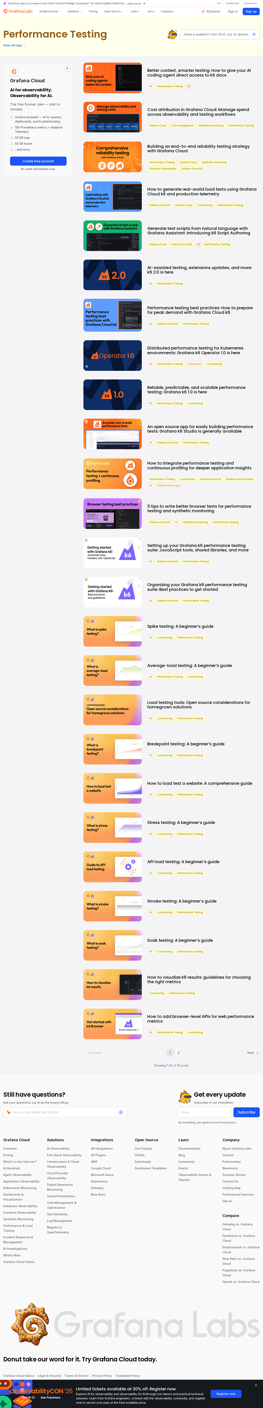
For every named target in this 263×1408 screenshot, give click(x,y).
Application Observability (21, 1181)
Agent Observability (17, 1175)
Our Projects (143, 1148)
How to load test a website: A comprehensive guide (199, 783)
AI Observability (58, 1148)
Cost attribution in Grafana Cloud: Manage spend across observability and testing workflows (198, 112)
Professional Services (238, 1194)
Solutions (73, 11)
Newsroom (230, 1168)
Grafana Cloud (48, 11)
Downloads (143, 1161)
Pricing (93, 11)
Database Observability (20, 1206)
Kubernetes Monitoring (19, 1188)
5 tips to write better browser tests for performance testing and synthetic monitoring (199, 508)
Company (167, 11)
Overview (10, 1148)
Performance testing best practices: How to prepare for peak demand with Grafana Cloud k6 (200, 310)
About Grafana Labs (237, 1148)
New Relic (98, 1194)
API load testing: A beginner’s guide (183, 862)
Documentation (190, 1148)
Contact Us (230, 1181)
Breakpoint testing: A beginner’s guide (186, 744)
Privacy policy (227, 1122)
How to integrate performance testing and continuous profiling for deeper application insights (199, 465)
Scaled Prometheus (61, 1196)
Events (183, 1168)
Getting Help (232, 1188)
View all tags (14, 45)
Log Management (59, 1220)
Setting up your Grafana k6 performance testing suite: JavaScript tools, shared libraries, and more (198, 548)
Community (187, 1161)
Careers (228, 1155)
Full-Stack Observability (64, 1155)
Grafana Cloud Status (19, 1262)
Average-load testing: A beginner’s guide (189, 665)
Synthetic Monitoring (18, 1219)
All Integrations (102, 1148)
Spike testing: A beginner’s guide (180, 626)
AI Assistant (11, 1168)
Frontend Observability (19, 1212)
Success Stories (234, 1175)
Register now (226, 1393)
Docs (151, 11)
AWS (94, 1161)
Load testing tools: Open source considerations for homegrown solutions (198, 705)
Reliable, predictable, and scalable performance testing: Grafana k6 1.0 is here (196, 390)
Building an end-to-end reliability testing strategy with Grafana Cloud (198, 148)
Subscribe (246, 1112)
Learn (134, 11)
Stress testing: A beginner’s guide (181, 822)
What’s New (12, 1255)
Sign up (251, 11)
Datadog (97, 1188)
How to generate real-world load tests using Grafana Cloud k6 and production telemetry (202, 191)
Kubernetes (99, 1181)
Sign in (233, 11)
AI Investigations (15, 1248)
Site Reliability (57, 1214)
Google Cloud (101, 1168)
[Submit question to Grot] (253, 34)
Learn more (134, 3)
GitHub (140, 1155)
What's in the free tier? (19, 1161)
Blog (182, 1155)
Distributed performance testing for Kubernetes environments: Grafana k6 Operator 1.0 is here (195, 350)
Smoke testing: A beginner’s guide (182, 901)
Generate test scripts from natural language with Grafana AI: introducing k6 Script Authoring (198, 231)
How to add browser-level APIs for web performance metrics (200, 1019)
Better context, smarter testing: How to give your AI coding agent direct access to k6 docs (199, 73)
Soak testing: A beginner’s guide (180, 940)
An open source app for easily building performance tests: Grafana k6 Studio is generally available (200, 429)
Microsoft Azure (102, 1175)
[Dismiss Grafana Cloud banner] (67, 68)
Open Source (112, 11)
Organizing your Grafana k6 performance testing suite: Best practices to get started (197, 587)
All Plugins (98, 1155)
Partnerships (232, 1161)
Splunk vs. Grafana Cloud (241, 1281)
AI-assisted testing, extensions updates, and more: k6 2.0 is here (199, 270)
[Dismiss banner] (256, 1385)
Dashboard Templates (151, 1168)
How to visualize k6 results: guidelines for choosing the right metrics (199, 979)
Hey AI (227, 1201)
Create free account (38, 161)
